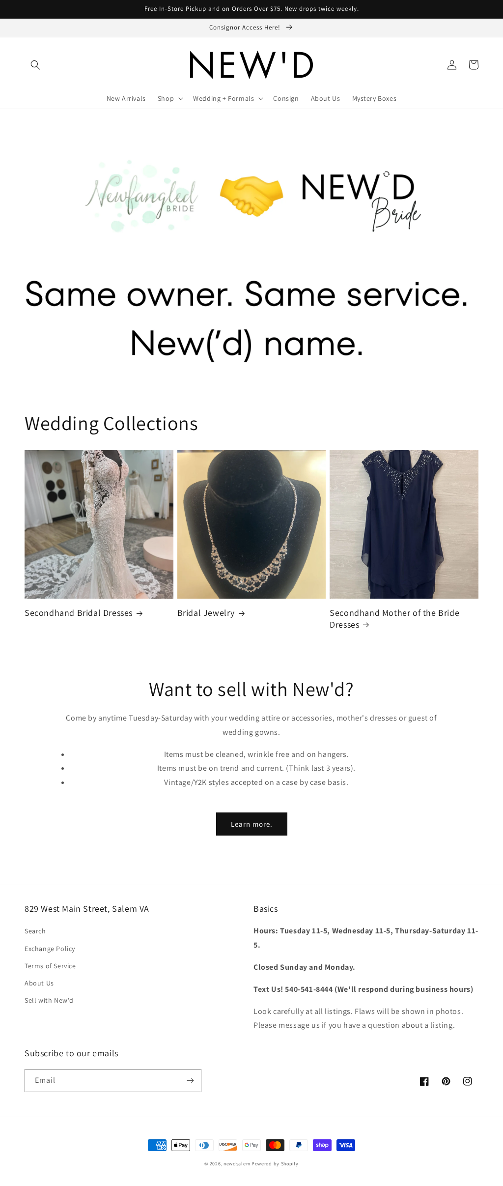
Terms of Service (50, 965)
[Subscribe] (190, 1080)
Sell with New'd (49, 1000)
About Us (39, 983)
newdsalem (237, 1163)
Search (35, 930)
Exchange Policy (50, 948)
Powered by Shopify (275, 1163)
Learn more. (252, 824)
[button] (35, 65)
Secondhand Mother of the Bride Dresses (394, 618)
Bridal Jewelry (206, 612)
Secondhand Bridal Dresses (79, 612)
